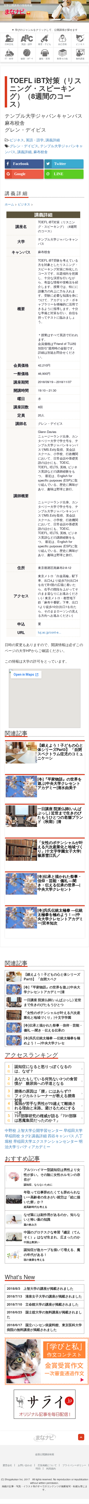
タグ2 (26, 1135)
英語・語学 (35, 139)
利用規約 (51, 1468)
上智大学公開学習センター (40, 1130)
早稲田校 (12, 1135)
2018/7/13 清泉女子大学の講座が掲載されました (44, 1296)
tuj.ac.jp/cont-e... (49, 632)
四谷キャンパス (61, 1135)
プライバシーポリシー (74, 1465)
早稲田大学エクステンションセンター (45, 1141)
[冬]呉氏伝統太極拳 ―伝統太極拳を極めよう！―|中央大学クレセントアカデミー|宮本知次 (60, 916)
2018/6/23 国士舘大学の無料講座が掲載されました (44, 1314)
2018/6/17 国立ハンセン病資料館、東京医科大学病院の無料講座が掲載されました (44, 1327)
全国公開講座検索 (44, 1454)
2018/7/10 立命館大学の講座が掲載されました (43, 1304)
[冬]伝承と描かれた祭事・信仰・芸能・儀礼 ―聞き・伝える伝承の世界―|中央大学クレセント (59, 883)
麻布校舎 (40, 151)
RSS (38, 1468)
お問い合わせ (25, 1465)
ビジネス (17, 139)
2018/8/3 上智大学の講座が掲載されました (40, 1288)
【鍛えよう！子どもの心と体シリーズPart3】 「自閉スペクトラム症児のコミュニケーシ (60, 751)
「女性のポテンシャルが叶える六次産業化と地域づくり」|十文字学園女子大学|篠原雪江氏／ (60, 849)
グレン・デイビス (24, 145)
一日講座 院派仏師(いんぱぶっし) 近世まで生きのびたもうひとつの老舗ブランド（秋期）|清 (60, 815)
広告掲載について (47, 1465)
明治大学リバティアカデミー (44, 1143)
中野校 (10, 1130)
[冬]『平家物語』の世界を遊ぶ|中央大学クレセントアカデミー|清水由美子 (59, 783)
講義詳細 (53, 139)
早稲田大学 (73, 1130)
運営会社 (7, 1465)
